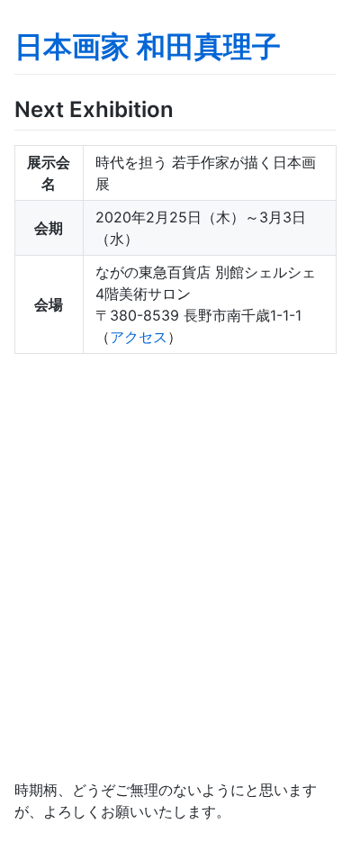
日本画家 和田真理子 (147, 46)
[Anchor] (184, 107)
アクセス (138, 337)
